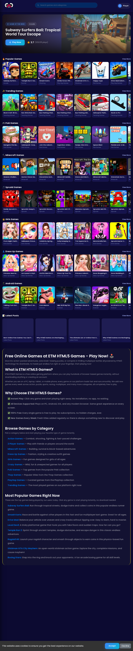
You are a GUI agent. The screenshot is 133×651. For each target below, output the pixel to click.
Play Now (16, 42)
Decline (125, 645)
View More (126, 59)
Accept (112, 646)
